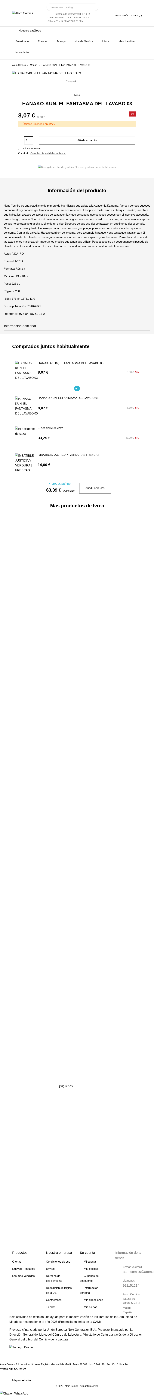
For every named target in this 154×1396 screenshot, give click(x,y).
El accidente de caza (50, 427)
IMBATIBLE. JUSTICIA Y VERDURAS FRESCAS (68, 454)
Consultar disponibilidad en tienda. (48, 153)
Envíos (50, 1268)
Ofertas (16, 1261)
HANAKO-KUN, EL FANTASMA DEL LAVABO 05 (68, 397)
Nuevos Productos (23, 1268)
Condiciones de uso (58, 1261)
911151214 (131, 1285)
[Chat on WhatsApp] (14, 1393)
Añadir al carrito (87, 140)
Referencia (11, 313)
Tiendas (51, 1307)
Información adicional (20, 326)
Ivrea (77, 94)
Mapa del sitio (21, 1380)
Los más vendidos (23, 1275)
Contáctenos (54, 1299)
